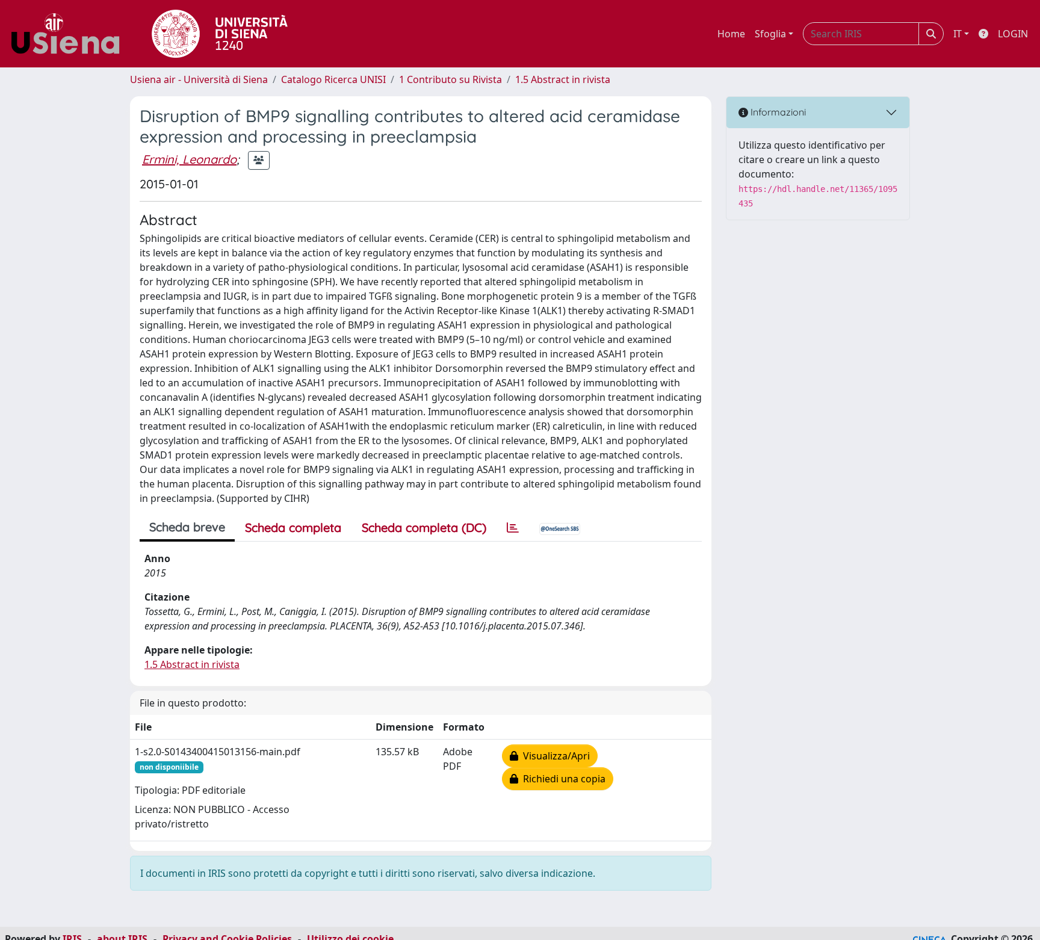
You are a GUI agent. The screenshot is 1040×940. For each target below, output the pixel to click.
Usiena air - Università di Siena (199, 79)
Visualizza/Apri (554, 755)
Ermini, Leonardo (189, 159)
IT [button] (957, 33)
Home (731, 33)
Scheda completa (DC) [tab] (424, 527)
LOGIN (1013, 33)
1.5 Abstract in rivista (562, 79)
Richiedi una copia (561, 778)
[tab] (513, 527)
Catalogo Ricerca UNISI (333, 79)
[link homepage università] (219, 33)
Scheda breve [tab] (187, 526)
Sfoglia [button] (770, 33)
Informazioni (777, 112)
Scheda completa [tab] (293, 527)
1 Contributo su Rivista (450, 79)
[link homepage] (69, 33)
